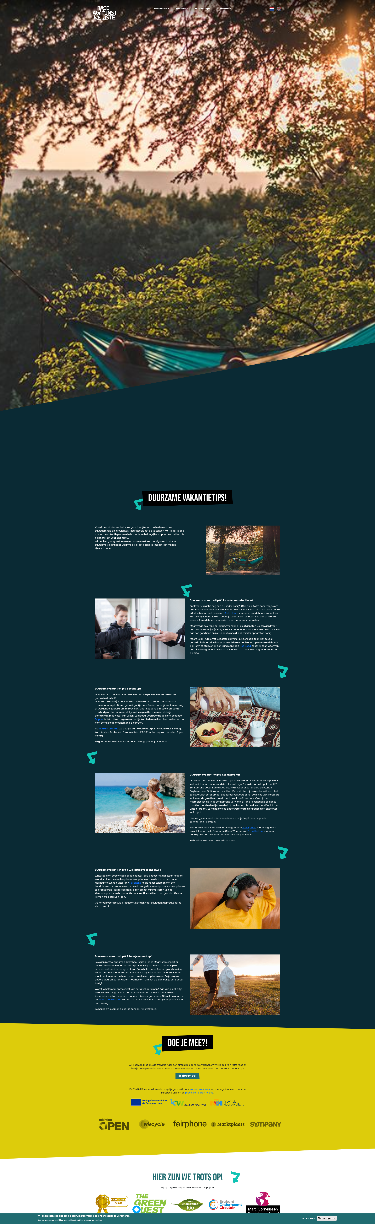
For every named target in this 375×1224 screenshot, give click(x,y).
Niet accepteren (326, 1218)
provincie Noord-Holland (199, 1092)
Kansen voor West (200, 1089)
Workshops (202, 8)
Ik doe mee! (187, 1076)
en (278, 8)
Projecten (160, 8)
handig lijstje (249, 827)
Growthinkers (255, 831)
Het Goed (245, 646)
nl (271, 8)
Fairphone (135, 882)
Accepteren (308, 1218)
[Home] (105, 13)
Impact (181, 8)
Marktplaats (231, 613)
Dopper (99, 719)
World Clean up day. (109, 999)
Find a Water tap (108, 728)
